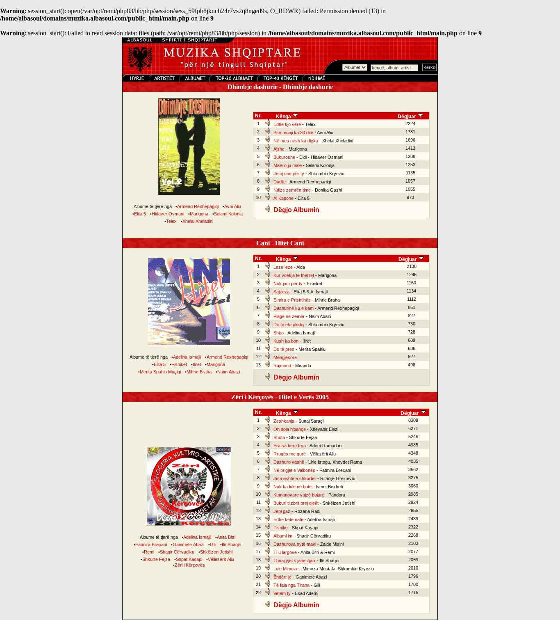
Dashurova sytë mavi (294, 544)
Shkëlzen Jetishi (216, 551)
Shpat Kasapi (189, 559)
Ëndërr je (282, 576)
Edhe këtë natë (288, 519)
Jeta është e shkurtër (294, 478)
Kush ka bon (285, 341)
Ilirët (197, 364)
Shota (279, 437)
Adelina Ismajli (187, 357)
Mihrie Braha (199, 371)
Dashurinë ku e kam (293, 308)
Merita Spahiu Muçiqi (160, 371)
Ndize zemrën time (292, 190)
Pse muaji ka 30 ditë (293, 132)
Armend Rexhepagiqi (198, 206)
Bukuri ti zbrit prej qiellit (296, 503)
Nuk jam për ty (288, 283)
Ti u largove (285, 552)
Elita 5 (140, 213)
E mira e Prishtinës (292, 299)
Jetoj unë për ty (288, 173)
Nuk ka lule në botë (292, 486)
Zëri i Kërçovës (190, 565)
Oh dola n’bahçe (289, 429)
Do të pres (283, 349)
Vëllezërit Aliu (221, 559)
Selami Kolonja (228, 213)
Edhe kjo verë (287, 124)
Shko (278, 332)
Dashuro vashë (288, 462)
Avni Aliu (232, 206)
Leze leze (283, 267)
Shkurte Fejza (156, 559)
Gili (213, 544)
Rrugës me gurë (289, 453)
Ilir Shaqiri (231, 544)
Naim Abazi (228, 371)
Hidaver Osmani (168, 213)
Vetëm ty (282, 593)
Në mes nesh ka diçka (295, 140)
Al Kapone (283, 198)
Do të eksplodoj (288, 324)
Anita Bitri (226, 537)
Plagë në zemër (289, 316)
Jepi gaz (281, 511)
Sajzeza (281, 291)
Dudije (279, 181)
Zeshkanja (283, 421)
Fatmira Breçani (151, 544)
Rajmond (282, 365)
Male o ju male (287, 165)
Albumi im (282, 535)
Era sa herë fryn (289, 445)
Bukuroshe (284, 157)
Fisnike (280, 527)
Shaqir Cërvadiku (177, 551)
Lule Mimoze (285, 568)
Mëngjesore (285, 357)
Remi (149, 551)
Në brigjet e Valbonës (294, 470)
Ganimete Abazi (188, 544)
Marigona (199, 213)
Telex (171, 221)
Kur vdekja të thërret (293, 275)
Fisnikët (179, 364)
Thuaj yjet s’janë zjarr (294, 560)
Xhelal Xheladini (197, 221)
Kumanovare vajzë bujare (298, 494)
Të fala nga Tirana (291, 585)
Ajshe (279, 148)
